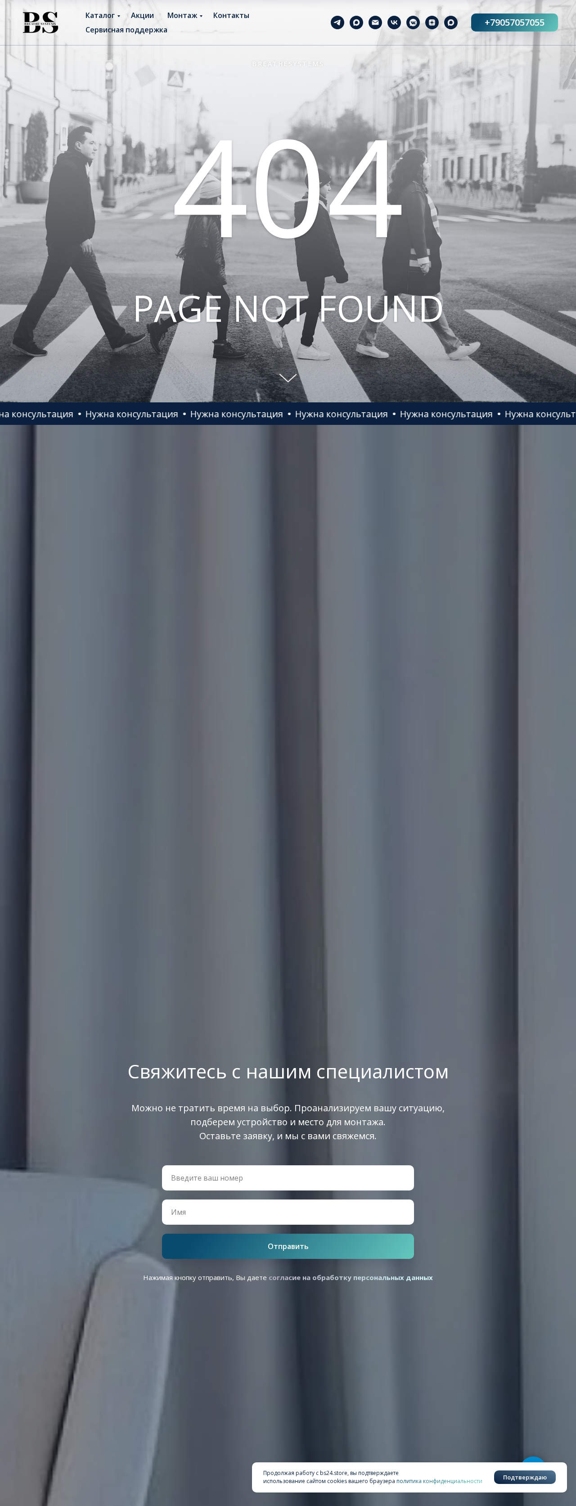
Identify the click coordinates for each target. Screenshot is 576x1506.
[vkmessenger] (413, 22)
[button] (80, 414)
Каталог (100, 15)
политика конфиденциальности (439, 1481)
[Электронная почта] (375, 22)
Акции (142, 15)
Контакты (231, 15)
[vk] (394, 22)
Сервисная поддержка (126, 30)
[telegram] (337, 22)
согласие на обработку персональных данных (351, 1277)
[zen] (432, 22)
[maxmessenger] (356, 22)
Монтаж (182, 15)
